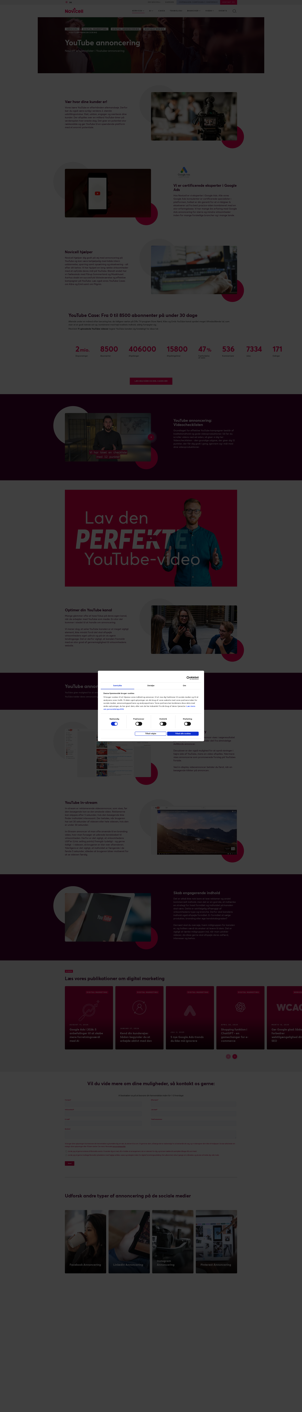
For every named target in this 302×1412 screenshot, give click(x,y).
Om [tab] (184, 686)
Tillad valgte (150, 734)
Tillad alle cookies (183, 734)
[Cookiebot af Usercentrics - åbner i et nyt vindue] (188, 678)
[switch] (138, 724)
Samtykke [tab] (117, 686)
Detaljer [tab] (151, 686)
